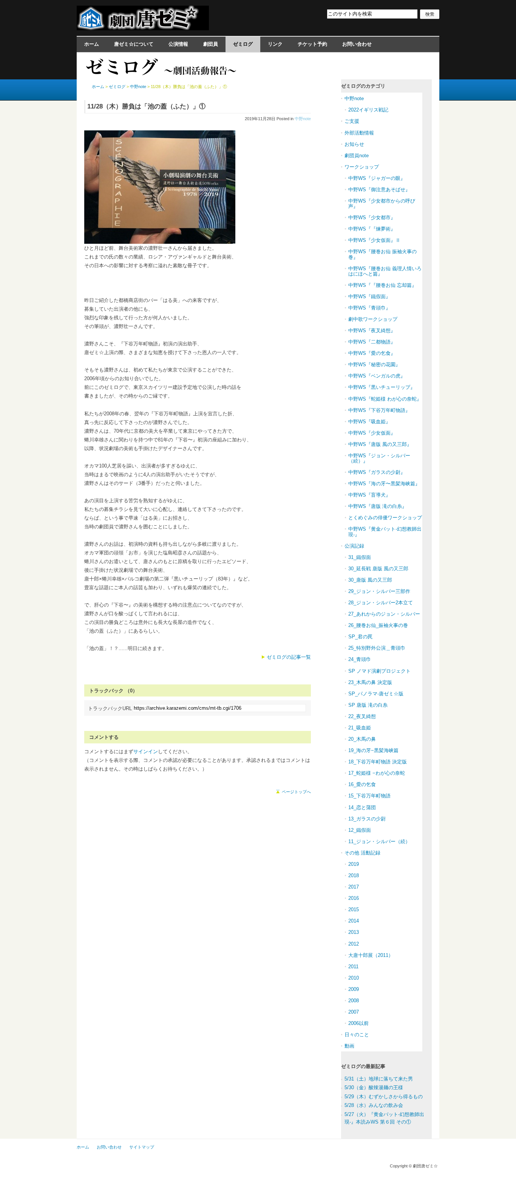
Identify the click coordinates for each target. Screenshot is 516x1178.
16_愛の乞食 (362, 784)
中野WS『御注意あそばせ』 (379, 189)
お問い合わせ (357, 44)
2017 (353, 887)
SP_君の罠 (360, 636)
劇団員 (210, 44)
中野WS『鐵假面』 (369, 296)
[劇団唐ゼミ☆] (143, 28)
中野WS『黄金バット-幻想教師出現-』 (385, 531)
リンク (275, 44)
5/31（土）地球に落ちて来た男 (379, 1079)
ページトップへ (296, 791)
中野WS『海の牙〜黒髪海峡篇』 (384, 483)
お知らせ (354, 144)
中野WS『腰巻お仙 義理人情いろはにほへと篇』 (385, 271)
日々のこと (357, 1034)
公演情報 (178, 44)
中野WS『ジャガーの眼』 (376, 178)
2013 (353, 932)
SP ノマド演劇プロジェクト (379, 671)
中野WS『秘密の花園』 (374, 364)
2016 (353, 898)
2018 (353, 875)
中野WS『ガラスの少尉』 (376, 472)
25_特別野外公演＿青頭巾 (376, 648)
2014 (353, 921)
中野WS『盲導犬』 (369, 495)
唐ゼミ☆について (133, 44)
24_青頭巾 (359, 659)
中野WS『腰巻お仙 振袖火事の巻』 (382, 254)
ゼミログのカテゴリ (363, 86)
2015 (353, 909)
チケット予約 (312, 44)
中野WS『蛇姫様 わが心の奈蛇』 (385, 399)
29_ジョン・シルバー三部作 (379, 591)
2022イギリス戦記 (368, 110)
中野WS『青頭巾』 (369, 308)
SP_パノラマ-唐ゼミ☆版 (375, 694)
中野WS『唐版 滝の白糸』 (377, 506)
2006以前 (358, 1023)
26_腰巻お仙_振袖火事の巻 (378, 625)
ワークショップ (362, 167)
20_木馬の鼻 (362, 739)
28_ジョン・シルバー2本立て (380, 602)
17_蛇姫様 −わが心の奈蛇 (376, 773)
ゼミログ (243, 44)
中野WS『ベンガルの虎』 (376, 376)
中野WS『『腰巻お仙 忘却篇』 (382, 285)
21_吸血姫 (359, 728)
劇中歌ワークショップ (372, 319)
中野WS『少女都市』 (371, 217)
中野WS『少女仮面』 (371, 433)
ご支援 (352, 121)
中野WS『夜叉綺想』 (371, 330)
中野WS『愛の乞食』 (371, 353)
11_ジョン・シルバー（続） (379, 841)
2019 (353, 864)
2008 (353, 1000)
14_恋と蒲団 (362, 807)
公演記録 (354, 546)
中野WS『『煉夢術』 (371, 229)
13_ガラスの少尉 (367, 819)
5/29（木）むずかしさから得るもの (384, 1096)
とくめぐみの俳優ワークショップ (385, 517)
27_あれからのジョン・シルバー (384, 614)
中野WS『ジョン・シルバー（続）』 (379, 458)
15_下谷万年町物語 (369, 796)
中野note (303, 118)
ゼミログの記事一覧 (289, 657)
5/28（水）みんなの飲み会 (374, 1105)
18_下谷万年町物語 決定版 (377, 762)
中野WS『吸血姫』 (369, 421)
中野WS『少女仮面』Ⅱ (374, 240)
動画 (349, 1046)
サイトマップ (141, 1147)
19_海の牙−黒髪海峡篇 (373, 750)
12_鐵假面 (359, 830)
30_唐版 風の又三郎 (370, 580)
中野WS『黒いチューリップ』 (381, 387)
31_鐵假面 (359, 557)
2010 (353, 978)
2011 (353, 966)
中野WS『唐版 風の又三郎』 (380, 444)
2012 (353, 944)
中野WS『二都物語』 (371, 342)
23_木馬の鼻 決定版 (370, 682)
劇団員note (357, 155)
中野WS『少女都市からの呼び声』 (381, 203)
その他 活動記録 (362, 853)
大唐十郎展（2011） (370, 955)
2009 (353, 989)
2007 (353, 1012)
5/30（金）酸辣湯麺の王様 (374, 1087)
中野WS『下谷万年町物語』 (379, 410)
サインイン (145, 751)
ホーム (91, 44)
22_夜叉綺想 (362, 716)
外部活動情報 (359, 133)
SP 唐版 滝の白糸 (368, 705)
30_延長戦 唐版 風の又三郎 (378, 568)
